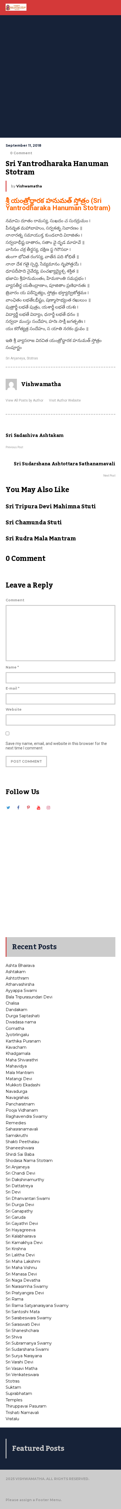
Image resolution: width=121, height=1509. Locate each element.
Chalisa (12, 1003)
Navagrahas (17, 1097)
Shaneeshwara (20, 1147)
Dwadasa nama (21, 1022)
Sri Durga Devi (20, 1204)
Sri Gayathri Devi (22, 1223)
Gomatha (15, 1028)
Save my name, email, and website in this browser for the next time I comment (56, 745)
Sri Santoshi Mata (23, 1311)
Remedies (16, 1122)
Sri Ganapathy (19, 1211)
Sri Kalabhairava (21, 1236)
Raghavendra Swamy (27, 1116)
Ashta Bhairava (20, 965)
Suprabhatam (19, 1393)
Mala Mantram (20, 1072)
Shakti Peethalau (22, 1141)
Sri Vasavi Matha (21, 1368)
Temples (14, 1399)
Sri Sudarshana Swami (27, 1349)
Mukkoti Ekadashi (23, 1084)
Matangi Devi (19, 1078)
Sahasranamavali (22, 1129)
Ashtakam (16, 971)
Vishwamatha (29, 186)
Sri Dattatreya (19, 1185)
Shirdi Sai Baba (20, 1154)
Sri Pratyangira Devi (25, 1292)
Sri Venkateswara (22, 1374)
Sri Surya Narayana (24, 1355)
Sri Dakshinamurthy (25, 1179)
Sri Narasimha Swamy (27, 1286)
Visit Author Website (65, 400)
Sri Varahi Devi (19, 1362)
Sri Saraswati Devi (23, 1324)
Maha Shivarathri (22, 1059)
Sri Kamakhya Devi (24, 1242)
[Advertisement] (60, 74)
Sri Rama (14, 1299)
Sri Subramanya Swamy (29, 1343)
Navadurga (16, 1091)
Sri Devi (13, 1192)
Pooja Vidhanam (22, 1110)
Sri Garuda (16, 1217)
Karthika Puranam (23, 1041)
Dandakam (16, 1009)
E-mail (12, 688)
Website (14, 709)
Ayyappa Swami (21, 990)
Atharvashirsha (20, 984)
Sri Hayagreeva (20, 1229)
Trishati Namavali (22, 1412)
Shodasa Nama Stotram (29, 1160)
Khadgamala (18, 1053)
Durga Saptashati (23, 1015)
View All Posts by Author (24, 400)
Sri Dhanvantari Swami (28, 1198)
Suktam (13, 1387)
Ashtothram (17, 978)
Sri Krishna (16, 1248)
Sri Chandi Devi (20, 1173)
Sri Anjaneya (15, 358)
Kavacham (16, 1047)
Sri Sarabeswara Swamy (28, 1317)
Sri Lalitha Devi (20, 1255)
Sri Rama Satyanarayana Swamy (37, 1305)
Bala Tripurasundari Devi (29, 997)
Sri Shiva (14, 1337)
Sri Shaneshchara (22, 1330)
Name (12, 667)
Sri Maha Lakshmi (23, 1261)
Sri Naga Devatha (23, 1280)
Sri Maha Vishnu (21, 1267)
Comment (15, 600)
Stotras (32, 358)
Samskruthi (17, 1135)
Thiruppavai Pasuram (26, 1406)
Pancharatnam (20, 1104)
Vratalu (12, 1418)
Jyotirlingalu (17, 1034)
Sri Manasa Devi (21, 1274)
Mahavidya (16, 1066)
